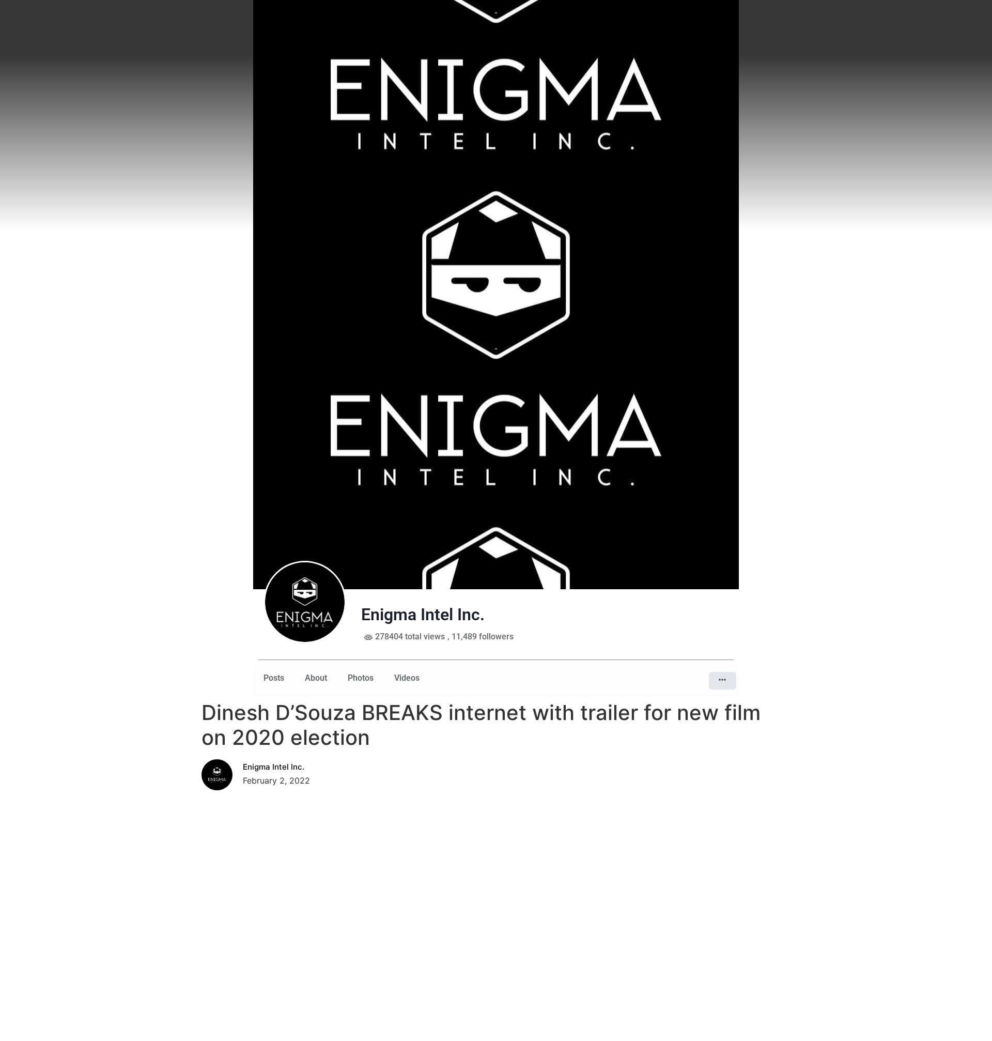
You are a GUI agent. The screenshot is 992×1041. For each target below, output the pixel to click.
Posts (274, 678)
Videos (407, 678)
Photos (361, 678)
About (316, 678)
